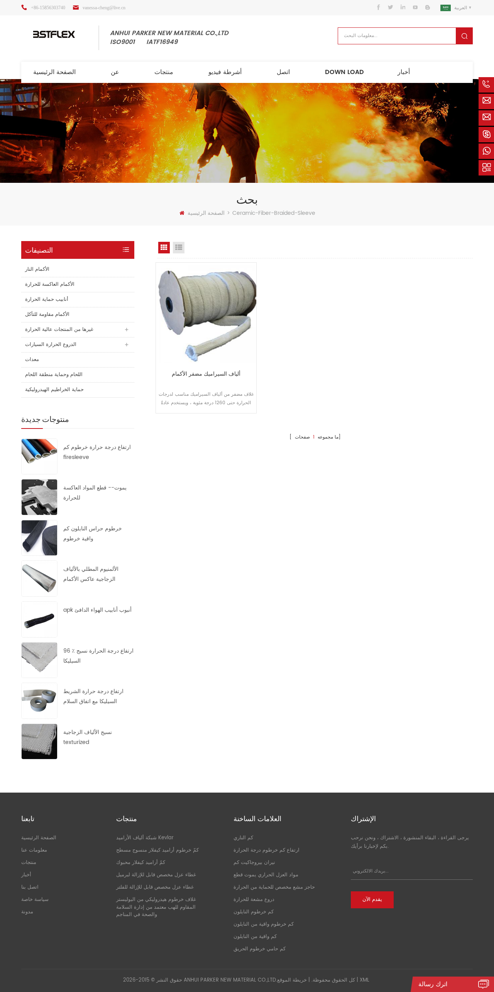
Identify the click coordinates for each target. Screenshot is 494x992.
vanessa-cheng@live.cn (104, 7)
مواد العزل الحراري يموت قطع (265, 875)
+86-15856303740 (48, 7)
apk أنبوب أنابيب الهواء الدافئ (97, 610)
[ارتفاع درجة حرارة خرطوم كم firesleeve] (39, 456)
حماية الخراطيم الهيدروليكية (54, 390)
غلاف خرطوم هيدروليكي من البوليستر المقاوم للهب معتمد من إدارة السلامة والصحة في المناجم (156, 907)
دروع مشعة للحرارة (253, 900)
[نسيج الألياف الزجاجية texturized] (39, 741)
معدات (32, 360)
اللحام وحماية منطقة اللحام (54, 375)
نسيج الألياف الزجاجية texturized (87, 737)
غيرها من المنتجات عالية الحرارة (59, 330)
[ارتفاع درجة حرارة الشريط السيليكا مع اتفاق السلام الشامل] (39, 700)
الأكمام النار (37, 269)
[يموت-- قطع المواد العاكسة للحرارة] (39, 497)
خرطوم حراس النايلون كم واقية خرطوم (92, 533)
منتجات (163, 72)
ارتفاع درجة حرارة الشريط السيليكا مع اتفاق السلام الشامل (93, 697)
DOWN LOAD (344, 72)
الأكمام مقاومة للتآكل (47, 314)
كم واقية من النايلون (255, 937)
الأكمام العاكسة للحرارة (49, 284)
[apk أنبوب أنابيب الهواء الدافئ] (39, 619)
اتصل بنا (30, 887)
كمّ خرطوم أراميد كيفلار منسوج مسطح (157, 850)
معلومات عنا (34, 850)
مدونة (27, 912)
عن (115, 72)
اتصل (283, 72)
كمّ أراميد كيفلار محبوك (140, 863)
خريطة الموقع (292, 980)
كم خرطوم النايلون (253, 912)
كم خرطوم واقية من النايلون (263, 924)
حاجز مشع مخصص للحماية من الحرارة (274, 887)
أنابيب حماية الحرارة (46, 299)
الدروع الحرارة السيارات (50, 345)
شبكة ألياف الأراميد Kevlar (145, 838)
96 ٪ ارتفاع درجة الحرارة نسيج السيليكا (98, 655)
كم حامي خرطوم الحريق (259, 949)
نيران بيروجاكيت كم (254, 863)
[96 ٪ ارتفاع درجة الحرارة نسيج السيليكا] (39, 659)
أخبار (404, 72)
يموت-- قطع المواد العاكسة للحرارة (95, 492)
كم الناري (243, 838)
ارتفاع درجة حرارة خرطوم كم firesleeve (97, 452)
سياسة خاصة (35, 900)
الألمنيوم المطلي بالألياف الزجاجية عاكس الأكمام (90, 574)
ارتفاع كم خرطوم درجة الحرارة (266, 850)
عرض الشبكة (164, 247)
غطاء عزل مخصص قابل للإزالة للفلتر (155, 887)
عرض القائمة (178, 247)
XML (364, 980)
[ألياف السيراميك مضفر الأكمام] (206, 313)
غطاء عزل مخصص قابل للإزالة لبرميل (156, 875)
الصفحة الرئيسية (54, 72)
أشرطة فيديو (225, 72)
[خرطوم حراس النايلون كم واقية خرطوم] (39, 537)
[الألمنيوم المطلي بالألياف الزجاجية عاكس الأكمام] (39, 578)
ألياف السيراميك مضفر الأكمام (206, 373)
